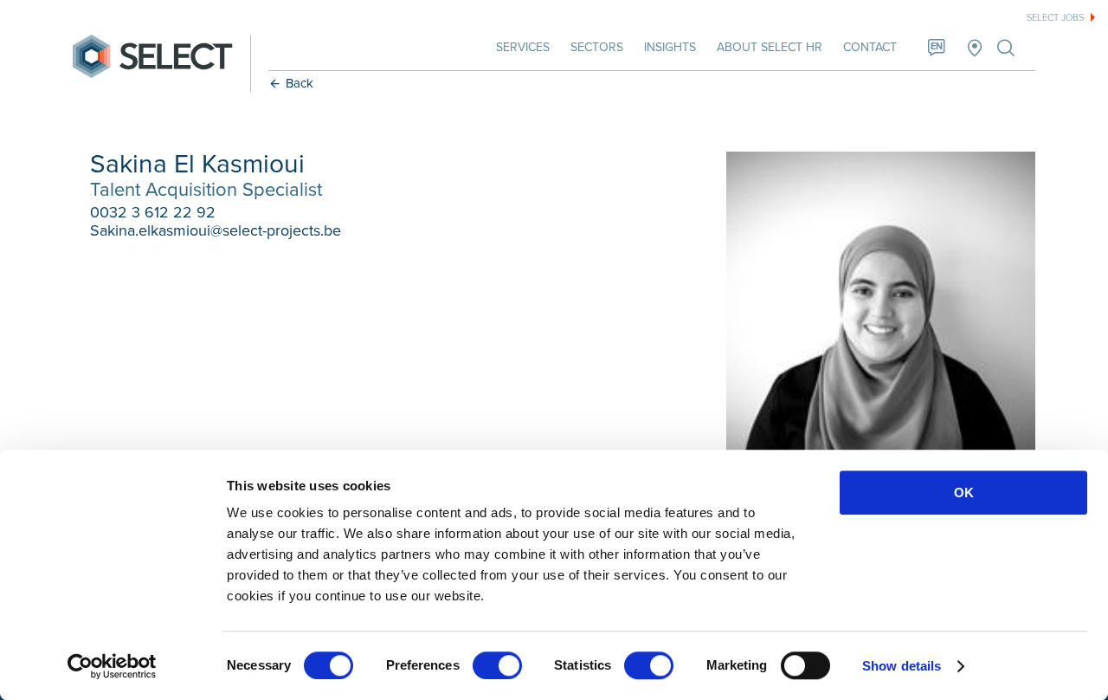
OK (964, 492)
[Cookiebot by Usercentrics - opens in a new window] (112, 666)
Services (523, 47)
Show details (901, 665)
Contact (870, 47)
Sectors (596, 47)
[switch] (497, 665)
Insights (670, 47)
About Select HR (769, 47)
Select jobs (1055, 17)
